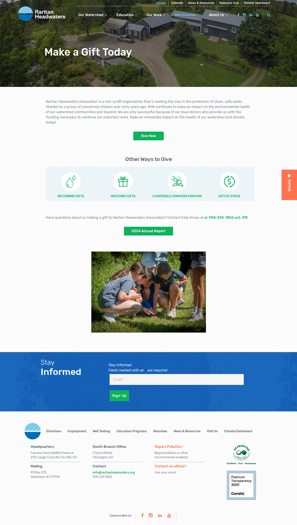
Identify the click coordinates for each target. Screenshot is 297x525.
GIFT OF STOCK (229, 196)
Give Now (148, 136)
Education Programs (132, 431)
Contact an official (170, 466)
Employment (77, 431)
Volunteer (160, 431)
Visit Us (212, 431)
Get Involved (185, 15)
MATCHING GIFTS (123, 196)
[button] (269, 14)
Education (125, 15)
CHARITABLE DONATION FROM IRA (177, 196)
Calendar (177, 3)
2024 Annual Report (148, 231)
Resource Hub (229, 3)
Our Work (154, 15)
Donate (161, 3)
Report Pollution (168, 447)
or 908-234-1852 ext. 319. (226, 217)
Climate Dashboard (257, 3)
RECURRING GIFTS (71, 196)
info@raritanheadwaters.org (114, 472)
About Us (216, 15)
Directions (53, 431)
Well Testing (101, 431)
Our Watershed (90, 15)
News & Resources (201, 3)
